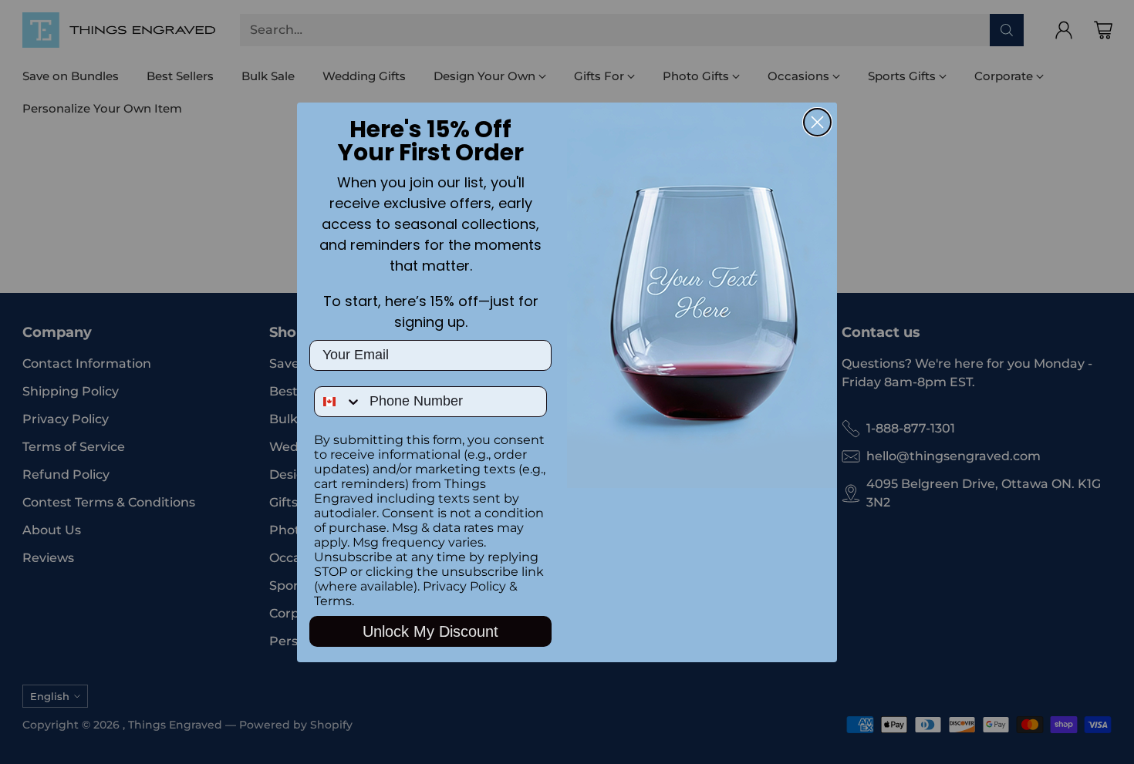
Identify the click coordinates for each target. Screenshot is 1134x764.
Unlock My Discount (430, 631)
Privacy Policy (464, 586)
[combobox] (338, 401)
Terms (333, 601)
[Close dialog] (817, 122)
